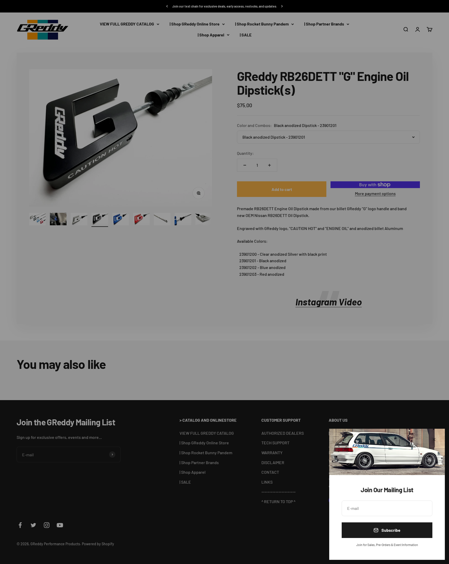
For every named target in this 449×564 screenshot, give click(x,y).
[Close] (434, 439)
